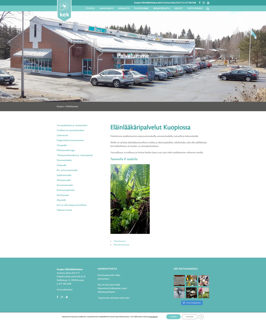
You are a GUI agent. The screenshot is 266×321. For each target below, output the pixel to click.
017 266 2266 (190, 3)
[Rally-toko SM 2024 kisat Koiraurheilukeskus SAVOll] (179, 280)
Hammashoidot (64, 160)
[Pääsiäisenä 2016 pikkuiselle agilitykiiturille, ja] (203, 280)
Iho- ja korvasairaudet (67, 170)
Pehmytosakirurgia (66, 150)
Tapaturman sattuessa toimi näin (113, 298)
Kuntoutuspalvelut (66, 190)
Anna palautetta (64, 289)
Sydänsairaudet (64, 175)
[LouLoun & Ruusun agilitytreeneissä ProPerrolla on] (203, 292)
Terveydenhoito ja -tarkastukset (72, 125)
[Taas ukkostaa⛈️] (191, 292)
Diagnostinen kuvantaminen (70, 140)
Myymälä (61, 200)
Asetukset (189, 317)
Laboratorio (62, 135)
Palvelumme (120, 241)
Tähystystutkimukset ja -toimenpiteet (75, 155)
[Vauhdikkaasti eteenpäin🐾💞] (191, 280)
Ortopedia (62, 145)
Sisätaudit (61, 165)
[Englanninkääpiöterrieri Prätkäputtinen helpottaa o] (179, 292)
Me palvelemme (121, 245)
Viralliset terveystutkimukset (70, 130)
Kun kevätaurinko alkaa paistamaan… (109, 277)
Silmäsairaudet (64, 180)
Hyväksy (173, 317)
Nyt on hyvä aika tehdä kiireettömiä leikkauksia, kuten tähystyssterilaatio (112, 288)
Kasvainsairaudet (65, 185)
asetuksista (153, 317)
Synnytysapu (63, 195)
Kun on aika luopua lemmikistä (71, 205)
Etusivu (60, 106)
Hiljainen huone (64, 210)
